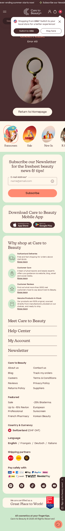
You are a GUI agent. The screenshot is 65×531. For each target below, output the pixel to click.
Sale (10, 402)
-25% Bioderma (42, 402)
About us (13, 368)
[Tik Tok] (32, 485)
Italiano (52, 443)
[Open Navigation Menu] (5, 12)
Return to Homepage (32, 112)
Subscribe (32, 193)
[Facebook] (21, 485)
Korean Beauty (41, 416)
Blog (10, 373)
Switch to (26, 31)
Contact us (39, 368)
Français (25, 443)
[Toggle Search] (10, 12)
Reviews (13, 383)
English (12, 443)
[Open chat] (58, 524)
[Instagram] (10, 485)
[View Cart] (55, 12)
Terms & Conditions (44, 378)
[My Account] (50, 12)
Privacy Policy (41, 383)
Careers (13, 378)
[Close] (62, 479)
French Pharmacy (18, 416)
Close (60, 22)
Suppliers (38, 388)
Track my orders (42, 373)
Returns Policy (16, 388)
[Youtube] (54, 485)
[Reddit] (43, 485)
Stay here (51, 31)
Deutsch (39, 443)
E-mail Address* (19, 177)
